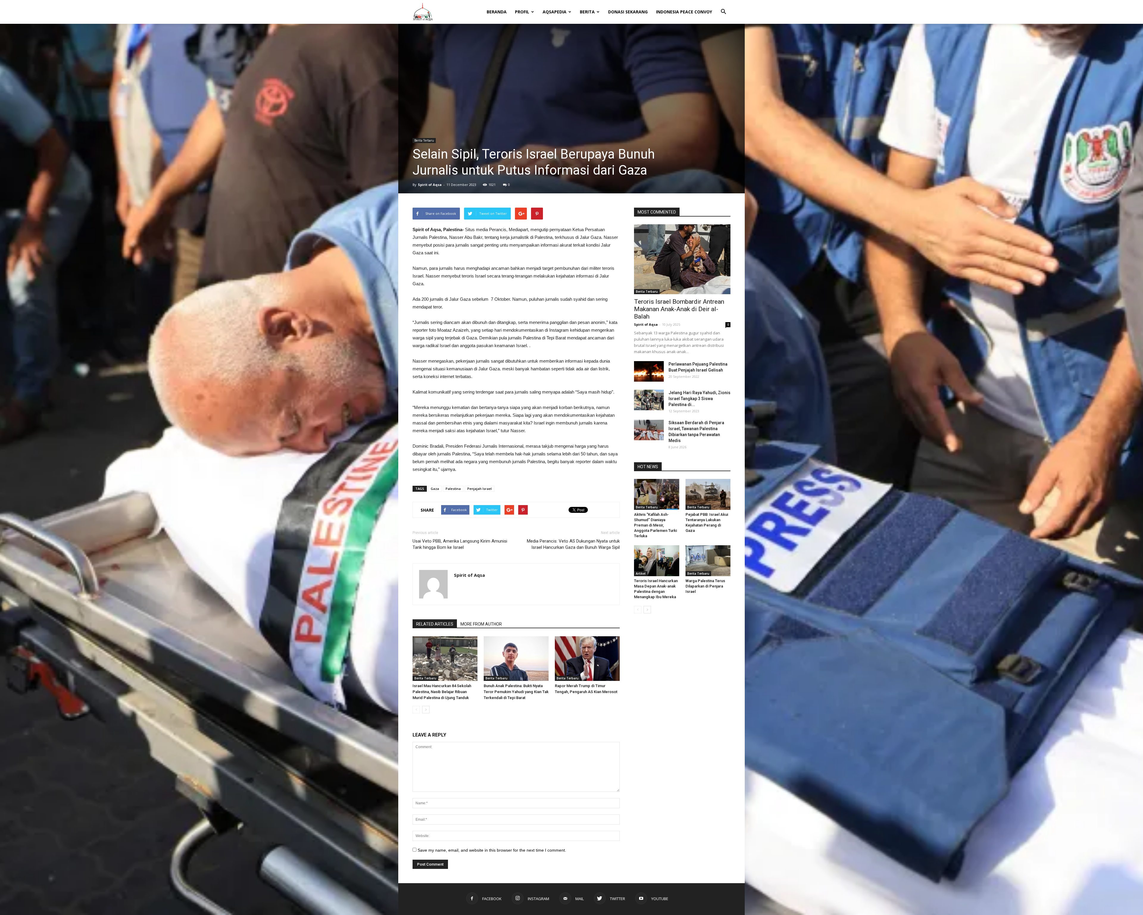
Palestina (453, 488)
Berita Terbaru (424, 140)
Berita (587, 12)
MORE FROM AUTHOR (481, 624)
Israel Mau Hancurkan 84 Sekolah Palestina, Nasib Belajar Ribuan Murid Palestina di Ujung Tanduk (442, 692)
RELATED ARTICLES (434, 624)
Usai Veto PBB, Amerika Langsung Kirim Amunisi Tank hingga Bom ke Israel (460, 544)
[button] (723, 7)
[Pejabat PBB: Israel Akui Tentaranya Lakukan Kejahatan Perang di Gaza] (708, 494)
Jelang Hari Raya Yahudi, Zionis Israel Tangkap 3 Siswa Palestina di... (699, 398)
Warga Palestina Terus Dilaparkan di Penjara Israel (705, 586)
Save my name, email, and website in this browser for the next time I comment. (492, 850)
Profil (522, 12)
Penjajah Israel (479, 488)
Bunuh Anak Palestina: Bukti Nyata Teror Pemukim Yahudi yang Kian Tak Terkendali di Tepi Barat (516, 692)
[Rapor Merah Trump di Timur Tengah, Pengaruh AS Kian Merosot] (587, 658)
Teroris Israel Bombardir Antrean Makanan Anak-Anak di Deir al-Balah (679, 309)
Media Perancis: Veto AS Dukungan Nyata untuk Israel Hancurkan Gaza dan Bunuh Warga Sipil (573, 544)
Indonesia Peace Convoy (684, 12)
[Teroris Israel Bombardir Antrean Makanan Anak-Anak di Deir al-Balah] (682, 259)
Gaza (435, 488)
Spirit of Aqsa (430, 184)
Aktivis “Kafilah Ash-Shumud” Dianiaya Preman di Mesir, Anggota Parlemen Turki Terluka (655, 525)
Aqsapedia (554, 12)
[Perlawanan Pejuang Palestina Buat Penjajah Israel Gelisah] (649, 371)
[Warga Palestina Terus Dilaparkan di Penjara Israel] (708, 560)
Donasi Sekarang (628, 12)
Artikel (641, 573)
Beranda (497, 12)
